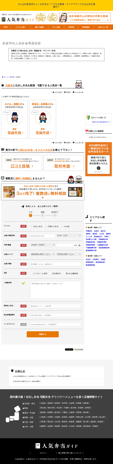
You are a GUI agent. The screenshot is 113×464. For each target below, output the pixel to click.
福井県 (95, 417)
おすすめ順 (58, 92)
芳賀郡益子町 (103, 239)
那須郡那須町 (90, 265)
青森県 (50, 403)
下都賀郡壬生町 (102, 245)
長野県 (78, 412)
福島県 (86, 403)
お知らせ (20, 371)
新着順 (68, 92)
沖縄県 (95, 426)
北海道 (43, 403)
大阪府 (43, 417)
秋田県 (57, 403)
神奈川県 (51, 408)
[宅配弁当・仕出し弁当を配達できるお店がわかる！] (18, 18)
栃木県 (12, 77)
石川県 (87, 417)
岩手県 (64, 403)
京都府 (57, 417)
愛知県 (43, 412)
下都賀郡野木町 (91, 248)
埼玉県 (59, 408)
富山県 (102, 417)
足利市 (96, 231)
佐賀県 (50, 426)
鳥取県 (64, 422)
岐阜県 (57, 412)
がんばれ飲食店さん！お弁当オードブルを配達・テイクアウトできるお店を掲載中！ (42, 376)
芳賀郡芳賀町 (90, 245)
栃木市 (103, 231)
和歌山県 (79, 417)
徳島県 (93, 422)
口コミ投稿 (56, 27)
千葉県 (66, 408)
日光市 (88, 259)
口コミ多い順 (79, 92)
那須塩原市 (90, 262)
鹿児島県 (86, 426)
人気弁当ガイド (32, 459)
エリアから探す (20, 27)
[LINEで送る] (79, 349)
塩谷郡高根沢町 (104, 248)
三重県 (64, 412)
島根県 (71, 422)
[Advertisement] (99, 95)
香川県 (86, 422)
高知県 (100, 422)
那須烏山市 (98, 236)
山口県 (57, 422)
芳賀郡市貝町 (101, 242)
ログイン (43, 453)
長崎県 (57, 426)
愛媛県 (78, 422)
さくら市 (89, 236)
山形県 (71, 403)
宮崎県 (78, 426)
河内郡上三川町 (91, 239)
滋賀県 (71, 417)
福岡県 (43, 426)
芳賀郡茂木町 (90, 242)
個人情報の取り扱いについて (69, 453)
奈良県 (64, 417)
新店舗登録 (85, 27)
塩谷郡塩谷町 (100, 262)
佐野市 (88, 234)
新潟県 (86, 412)
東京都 (43, 408)
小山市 (101, 234)
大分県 (71, 426)
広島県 (43, 422)
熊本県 (64, 426)
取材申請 (71, 27)
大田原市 (96, 259)
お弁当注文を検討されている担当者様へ (27, 381)
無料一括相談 (39, 27)
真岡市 (108, 234)
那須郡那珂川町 (91, 250)
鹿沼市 (95, 234)
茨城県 (80, 408)
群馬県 (87, 408)
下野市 (106, 236)
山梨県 (71, 412)
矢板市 (103, 259)
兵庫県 (50, 417)
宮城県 (78, 403)
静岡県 (50, 412)
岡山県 (50, 422)
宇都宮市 (89, 231)
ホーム (6, 77)
